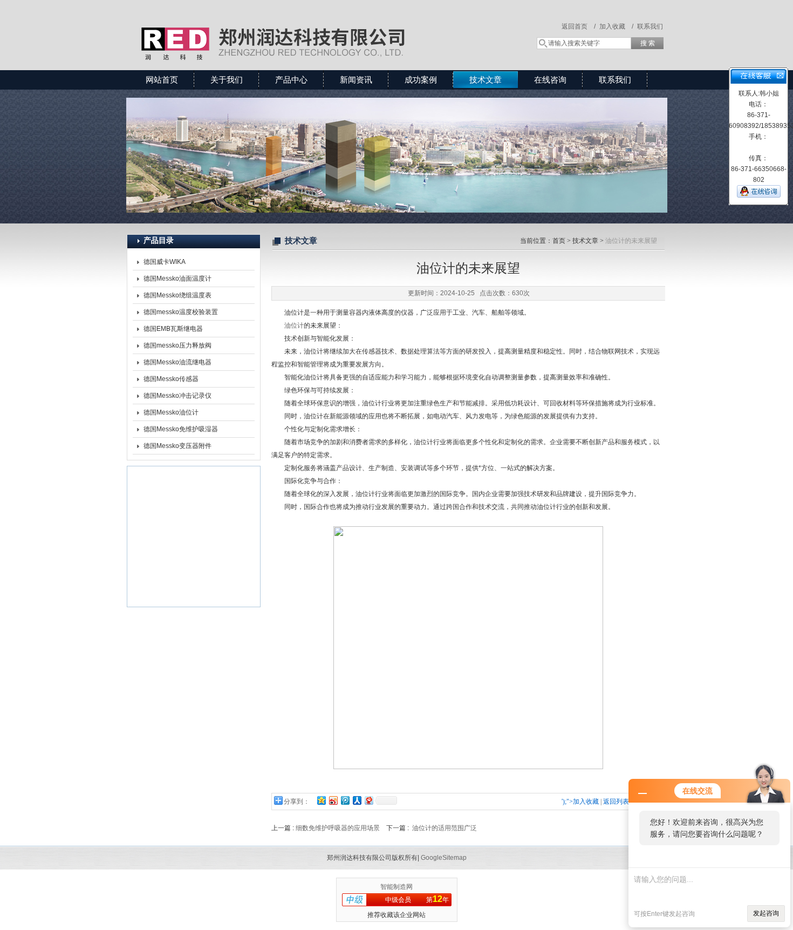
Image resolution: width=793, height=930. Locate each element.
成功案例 (421, 79)
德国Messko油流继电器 (177, 362)
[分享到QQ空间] (321, 800)
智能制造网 (396, 887)
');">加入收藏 (580, 801)
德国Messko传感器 (171, 379)
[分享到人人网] (357, 800)
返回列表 (616, 801)
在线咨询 (550, 79)
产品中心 (291, 79)
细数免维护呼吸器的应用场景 (338, 828)
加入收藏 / (616, 26)
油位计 (294, 325)
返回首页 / (579, 26)
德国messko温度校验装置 (180, 312)
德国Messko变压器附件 (177, 446)
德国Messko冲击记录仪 (177, 395)
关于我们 (226, 79)
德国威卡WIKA (164, 262)
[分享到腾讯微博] (345, 800)
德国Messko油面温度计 (177, 278)
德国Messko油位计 (171, 412)
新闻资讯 (356, 79)
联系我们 (650, 26)
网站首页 (162, 79)
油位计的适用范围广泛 (444, 828)
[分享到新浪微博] (333, 800)
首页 (558, 241)
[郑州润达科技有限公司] (283, 24)
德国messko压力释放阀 (177, 345)
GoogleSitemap (444, 857)
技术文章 (485, 79)
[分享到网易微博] (368, 800)
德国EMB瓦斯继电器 (173, 328)
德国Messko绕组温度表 (177, 295)
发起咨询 (766, 913)
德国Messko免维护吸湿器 (180, 429)
